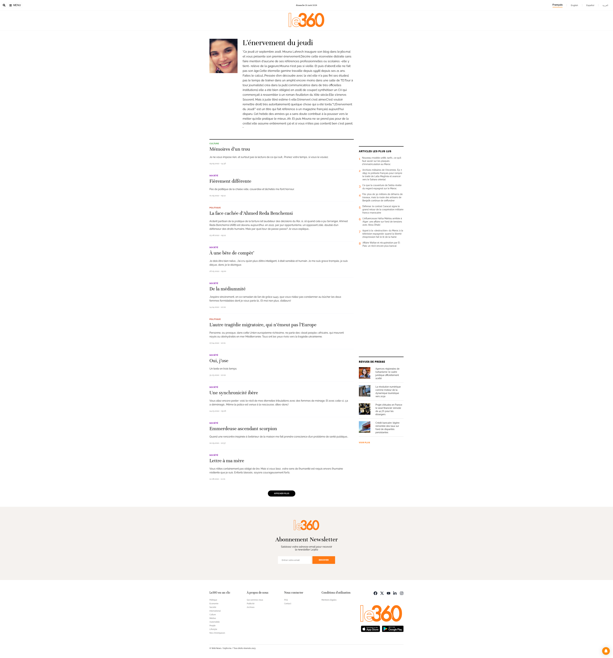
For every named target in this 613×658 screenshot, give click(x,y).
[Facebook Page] (375, 593)
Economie (213, 603)
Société (213, 176)
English (574, 5)
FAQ (286, 600)
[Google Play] (393, 628)
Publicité (250, 603)
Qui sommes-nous (255, 600)
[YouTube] (388, 593)
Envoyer (324, 560)
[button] (606, 651)
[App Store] (370, 628)
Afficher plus (281, 493)
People (212, 625)
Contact (287, 603)
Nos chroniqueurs (217, 633)
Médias (212, 618)
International (215, 611)
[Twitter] (382, 593)
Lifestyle (213, 629)
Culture (214, 143)
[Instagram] (402, 592)
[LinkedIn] (395, 593)
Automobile (214, 622)
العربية (605, 5)
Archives (250, 607)
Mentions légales (329, 600)
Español (590, 5)
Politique (215, 208)
